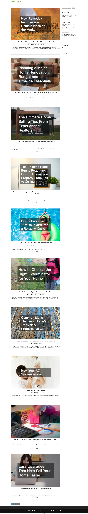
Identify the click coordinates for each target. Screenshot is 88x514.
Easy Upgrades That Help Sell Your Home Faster (36, 488)
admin (29, 44)
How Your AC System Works (36, 390)
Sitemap (44, 513)
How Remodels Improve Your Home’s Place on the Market (36, 42)
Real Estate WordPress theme (57, 510)
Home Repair (54, 2)
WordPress (44, 510)
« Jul (62, 57)
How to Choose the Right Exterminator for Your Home (36, 292)
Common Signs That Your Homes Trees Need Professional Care (36, 341)
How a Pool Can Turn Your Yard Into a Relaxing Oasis (36, 243)
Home (42, 2)
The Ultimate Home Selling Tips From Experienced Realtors (36, 141)
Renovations (47, 2)
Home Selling (73, 2)
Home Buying (67, 2)
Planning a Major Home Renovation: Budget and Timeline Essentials (36, 92)
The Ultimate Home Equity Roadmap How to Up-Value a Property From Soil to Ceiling (36, 192)
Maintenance (60, 2)
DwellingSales (17, 2)
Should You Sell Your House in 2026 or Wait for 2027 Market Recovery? (36, 439)
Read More (36, 101)
